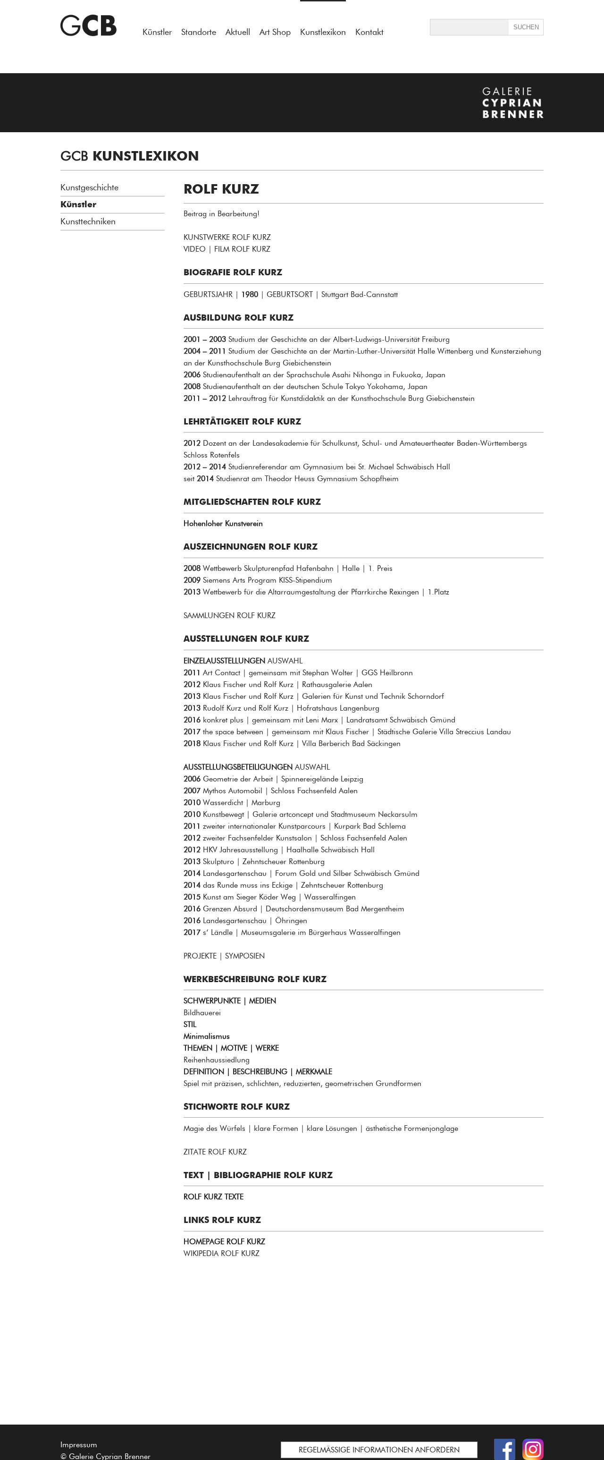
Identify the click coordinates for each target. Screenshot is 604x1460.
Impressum (78, 1444)
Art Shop (275, 32)
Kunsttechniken (88, 221)
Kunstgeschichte (89, 187)
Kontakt (369, 32)
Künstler (157, 32)
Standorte (198, 32)
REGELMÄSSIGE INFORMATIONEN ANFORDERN (379, 1449)
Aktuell (238, 32)
